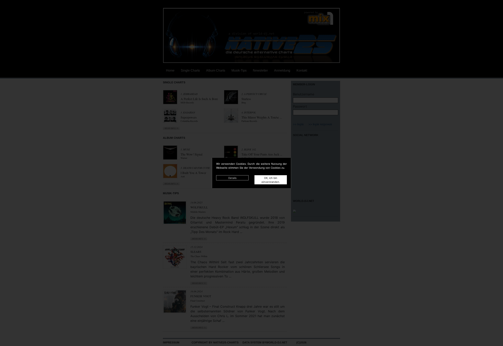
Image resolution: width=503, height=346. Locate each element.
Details (232, 177)
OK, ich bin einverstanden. (271, 179)
